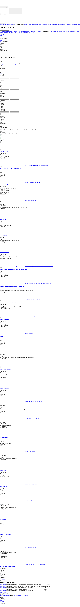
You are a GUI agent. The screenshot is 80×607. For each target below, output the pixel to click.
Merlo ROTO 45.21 (3, 588)
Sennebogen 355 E (3, 519)
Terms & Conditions (3, 595)
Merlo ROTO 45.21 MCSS (4, 388)
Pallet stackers (39, 24)
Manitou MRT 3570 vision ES (5, 369)
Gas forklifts (49, 24)
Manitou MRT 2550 (3, 453)
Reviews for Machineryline (17, 595)
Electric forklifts (34, 24)
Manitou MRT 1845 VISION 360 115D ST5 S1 (8, 566)
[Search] (15, 11)
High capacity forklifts (64, 24)
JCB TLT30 (1, 589)
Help (3, 592)
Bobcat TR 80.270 (3, 219)
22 (2, 579)
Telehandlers (26, 24)
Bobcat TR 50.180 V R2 (4, 252)
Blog (22, 595)
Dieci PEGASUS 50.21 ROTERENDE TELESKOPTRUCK (10, 168)
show (1, 126)
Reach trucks (53, 24)
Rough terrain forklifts (71, 24)
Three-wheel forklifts (44, 24)
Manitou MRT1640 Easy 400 (5, 534)
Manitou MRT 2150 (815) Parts (5, 184)
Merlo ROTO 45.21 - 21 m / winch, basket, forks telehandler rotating (12, 302)
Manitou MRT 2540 (3, 590)
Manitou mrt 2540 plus (4, 486)
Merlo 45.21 (2, 336)
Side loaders (76, 24)
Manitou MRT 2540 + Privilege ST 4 (6, 352)
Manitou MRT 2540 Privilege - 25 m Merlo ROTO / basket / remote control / (14, 269)
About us (1, 592)
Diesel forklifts (30, 24)
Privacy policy (8, 595)
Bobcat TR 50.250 (3, 235)
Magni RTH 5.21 (2, 585)
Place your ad (2, 194)
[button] (40, 19)
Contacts (5, 592)
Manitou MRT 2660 (3, 587)
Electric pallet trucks (58, 24)
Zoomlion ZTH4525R (4, 437)
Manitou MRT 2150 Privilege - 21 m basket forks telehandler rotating (13, 286)
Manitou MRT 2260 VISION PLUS (6, 403)
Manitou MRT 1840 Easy (4, 319)
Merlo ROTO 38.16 (3, 470)
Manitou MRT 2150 (3, 584)
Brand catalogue (25, 595)
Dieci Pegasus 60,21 (4, 151)
